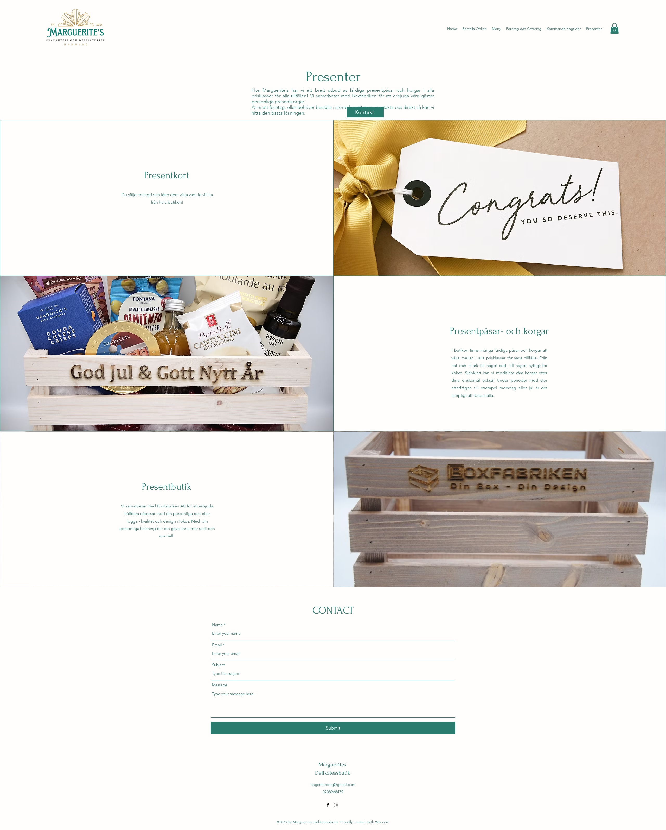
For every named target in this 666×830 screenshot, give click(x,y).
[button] (614, 28)
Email (217, 645)
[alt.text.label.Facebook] (327, 805)
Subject (218, 665)
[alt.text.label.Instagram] (335, 805)
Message (219, 685)
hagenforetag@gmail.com (333, 784)
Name (217, 625)
